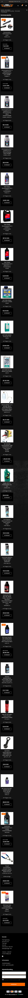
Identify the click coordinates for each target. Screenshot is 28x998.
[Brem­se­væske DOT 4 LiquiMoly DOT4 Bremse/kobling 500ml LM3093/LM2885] (7, 101)
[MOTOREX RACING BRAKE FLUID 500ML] (7, 362)
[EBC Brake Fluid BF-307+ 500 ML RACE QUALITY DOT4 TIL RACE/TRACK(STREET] (7, 629)
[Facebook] (3, 956)
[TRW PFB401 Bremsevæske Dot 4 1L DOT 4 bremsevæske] (7, 178)
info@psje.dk (8, 953)
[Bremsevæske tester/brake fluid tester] (7, 24)
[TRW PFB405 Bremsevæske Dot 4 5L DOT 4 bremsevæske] (7, 216)
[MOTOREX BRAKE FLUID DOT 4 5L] (7, 327)
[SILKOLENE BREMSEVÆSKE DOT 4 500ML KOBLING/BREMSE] (7, 818)
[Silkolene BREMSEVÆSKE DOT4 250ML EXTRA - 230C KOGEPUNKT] (7, 668)
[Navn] (14, 973)
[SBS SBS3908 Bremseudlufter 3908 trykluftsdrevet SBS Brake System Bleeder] (7, 436)
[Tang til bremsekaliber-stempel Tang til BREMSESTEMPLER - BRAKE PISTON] (7, 858)
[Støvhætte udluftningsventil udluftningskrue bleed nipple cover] (7, 742)
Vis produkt (7, 48)
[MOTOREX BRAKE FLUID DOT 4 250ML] (7, 292)
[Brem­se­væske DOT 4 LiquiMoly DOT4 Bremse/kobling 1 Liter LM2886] (7, 62)
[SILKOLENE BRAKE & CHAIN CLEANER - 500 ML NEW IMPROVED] (7, 549)
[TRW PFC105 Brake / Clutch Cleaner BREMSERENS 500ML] (7, 706)
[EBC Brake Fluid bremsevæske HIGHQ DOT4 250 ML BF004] (7, 897)
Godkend (13, 984)
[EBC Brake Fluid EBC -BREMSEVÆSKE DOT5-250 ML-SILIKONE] (7, 780)
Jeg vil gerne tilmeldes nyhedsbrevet (13, 979)
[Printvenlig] (26, 10)
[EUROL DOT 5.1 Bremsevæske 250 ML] (7, 475)
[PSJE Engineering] (7, 5)
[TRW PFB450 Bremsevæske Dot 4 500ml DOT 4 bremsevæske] (7, 254)
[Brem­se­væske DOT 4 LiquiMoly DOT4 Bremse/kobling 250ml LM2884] (7, 141)
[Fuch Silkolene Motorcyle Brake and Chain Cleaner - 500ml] (7, 511)
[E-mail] (14, 976)
